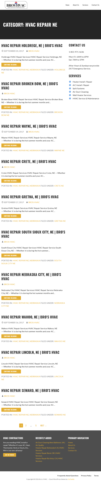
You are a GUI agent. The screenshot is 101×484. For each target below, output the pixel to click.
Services (85, 5)
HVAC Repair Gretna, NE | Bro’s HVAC (30, 196)
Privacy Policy (86, 476)
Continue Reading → (11, 65)
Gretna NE (60, 221)
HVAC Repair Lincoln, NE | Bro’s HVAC (30, 352)
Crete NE (59, 186)
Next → (43, 425)
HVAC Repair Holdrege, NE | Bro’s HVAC (31, 45)
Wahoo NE (59, 341)
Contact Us (95, 5)
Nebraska (35, 69)
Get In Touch (9, 455)
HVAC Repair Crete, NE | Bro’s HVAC (28, 161)
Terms (96, 476)
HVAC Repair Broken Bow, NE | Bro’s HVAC (29, 85)
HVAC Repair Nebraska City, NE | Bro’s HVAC (31, 276)
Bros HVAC (34, 51)
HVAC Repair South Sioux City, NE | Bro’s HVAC (33, 234)
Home (67, 5)
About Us (76, 5)
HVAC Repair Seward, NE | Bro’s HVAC (30, 390)
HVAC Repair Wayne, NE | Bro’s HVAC (29, 126)
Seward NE (60, 414)
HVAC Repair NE (21, 69)
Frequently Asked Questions (67, 476)
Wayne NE (59, 150)
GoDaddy (71, 479)
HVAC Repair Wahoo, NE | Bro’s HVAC (29, 316)
